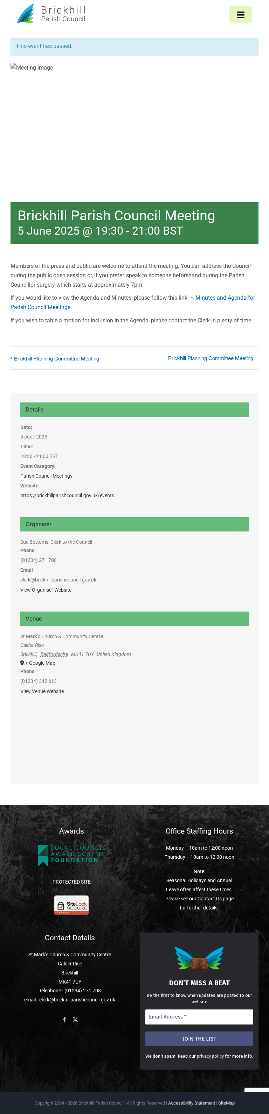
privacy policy (210, 1056)
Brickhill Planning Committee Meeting (56, 358)
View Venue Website (42, 691)
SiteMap (226, 1103)
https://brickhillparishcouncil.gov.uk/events (67, 495)
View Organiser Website (45, 590)
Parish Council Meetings (46, 476)
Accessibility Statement (191, 1103)
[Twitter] (75, 1019)
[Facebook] (64, 1019)
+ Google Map (40, 663)
